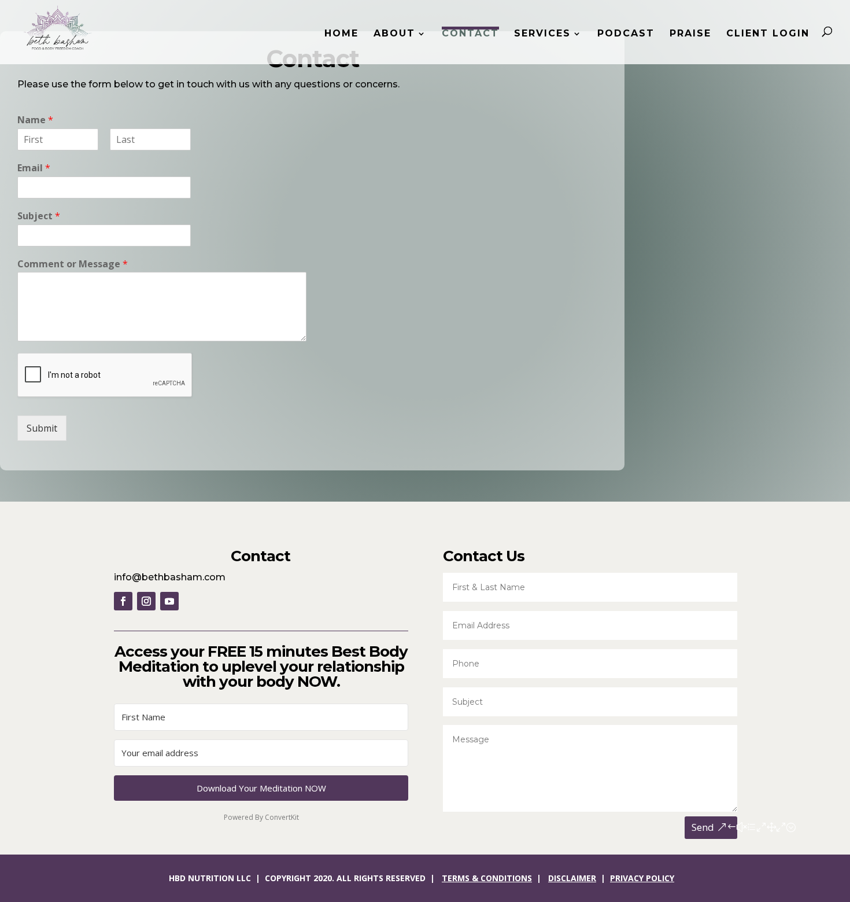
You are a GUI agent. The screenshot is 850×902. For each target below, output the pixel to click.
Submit (42, 428)
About (394, 34)
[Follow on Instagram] (146, 601)
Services (542, 34)
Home (341, 34)
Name (35, 120)
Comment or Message (72, 264)
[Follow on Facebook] (123, 601)
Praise (690, 34)
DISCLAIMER (572, 877)
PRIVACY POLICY (642, 877)
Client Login (768, 34)
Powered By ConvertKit (261, 817)
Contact (470, 33)
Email (33, 168)
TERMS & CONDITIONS (487, 877)
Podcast (626, 34)
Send (703, 827)
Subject (38, 216)
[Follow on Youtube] (169, 601)
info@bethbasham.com (170, 577)
